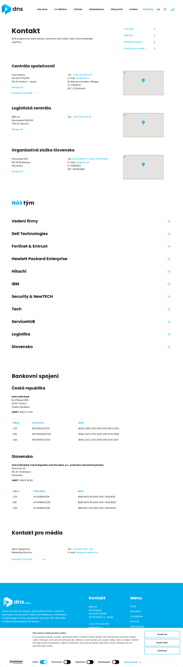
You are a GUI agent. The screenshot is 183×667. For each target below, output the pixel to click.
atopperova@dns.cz (87, 552)
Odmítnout (162, 651)
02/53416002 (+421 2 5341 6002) (90, 159)
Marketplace (97, 9)
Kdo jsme (42, 9)
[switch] (67, 662)
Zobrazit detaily (131, 662)
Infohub (78, 9)
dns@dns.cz (82, 78)
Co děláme (61, 9)
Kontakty (148, 9)
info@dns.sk (82, 162)
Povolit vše (162, 634)
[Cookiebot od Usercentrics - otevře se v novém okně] (16, 662)
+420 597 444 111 (81, 117)
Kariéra (134, 9)
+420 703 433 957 (82, 75)
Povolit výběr (162, 643)
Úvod (133, 606)
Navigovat (17, 87)
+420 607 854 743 (82, 549)
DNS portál (116, 9)
